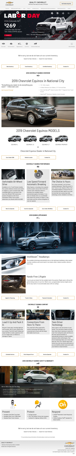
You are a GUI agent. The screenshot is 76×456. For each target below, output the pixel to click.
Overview (3, 46)
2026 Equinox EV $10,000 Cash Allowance (48, 8)
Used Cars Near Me (62, 450)
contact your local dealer (50, 437)
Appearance (19, 46)
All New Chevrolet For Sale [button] (15, 8)
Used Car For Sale (71, 450)
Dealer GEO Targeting (70, 448)
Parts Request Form (29, 354)
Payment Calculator (47, 298)
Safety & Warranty (35, 46)
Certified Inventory (47, 66)
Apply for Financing (10, 298)
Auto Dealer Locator (65, 451)
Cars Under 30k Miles (47, 208)
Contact (69, 8)
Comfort (27, 46)
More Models (72, 46)
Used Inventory (28, 66)
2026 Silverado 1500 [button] (61, 8)
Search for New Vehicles (30, 59)
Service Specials (47, 354)
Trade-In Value (28, 298)
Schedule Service (35, 8)
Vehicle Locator (29, 157)
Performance (11, 46)
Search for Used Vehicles (45, 59)
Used (24, 8)
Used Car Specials (28, 208)
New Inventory (10, 66)
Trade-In (28, 8)
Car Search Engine (56, 451)
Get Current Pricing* (7, 90)
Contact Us (66, 66)
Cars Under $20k (10, 157)
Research (7, 8)
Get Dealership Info (66, 3)
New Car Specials (10, 208)
